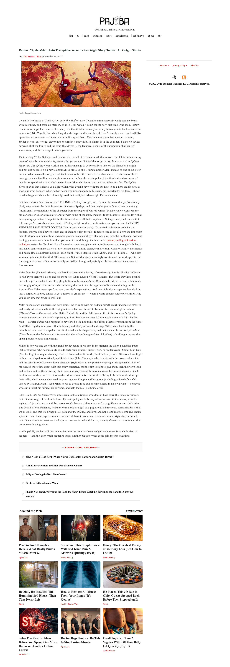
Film (39, 56)
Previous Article (73, 447)
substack (97, 35)
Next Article (90, 447)
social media (122, 35)
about (151, 35)
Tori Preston (29, 56)
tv (78, 35)
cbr (159, 35)
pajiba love (138, 35)
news (109, 35)
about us (163, 65)
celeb (86, 35)
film (71, 35)
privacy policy (179, 65)
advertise (195, 65)
